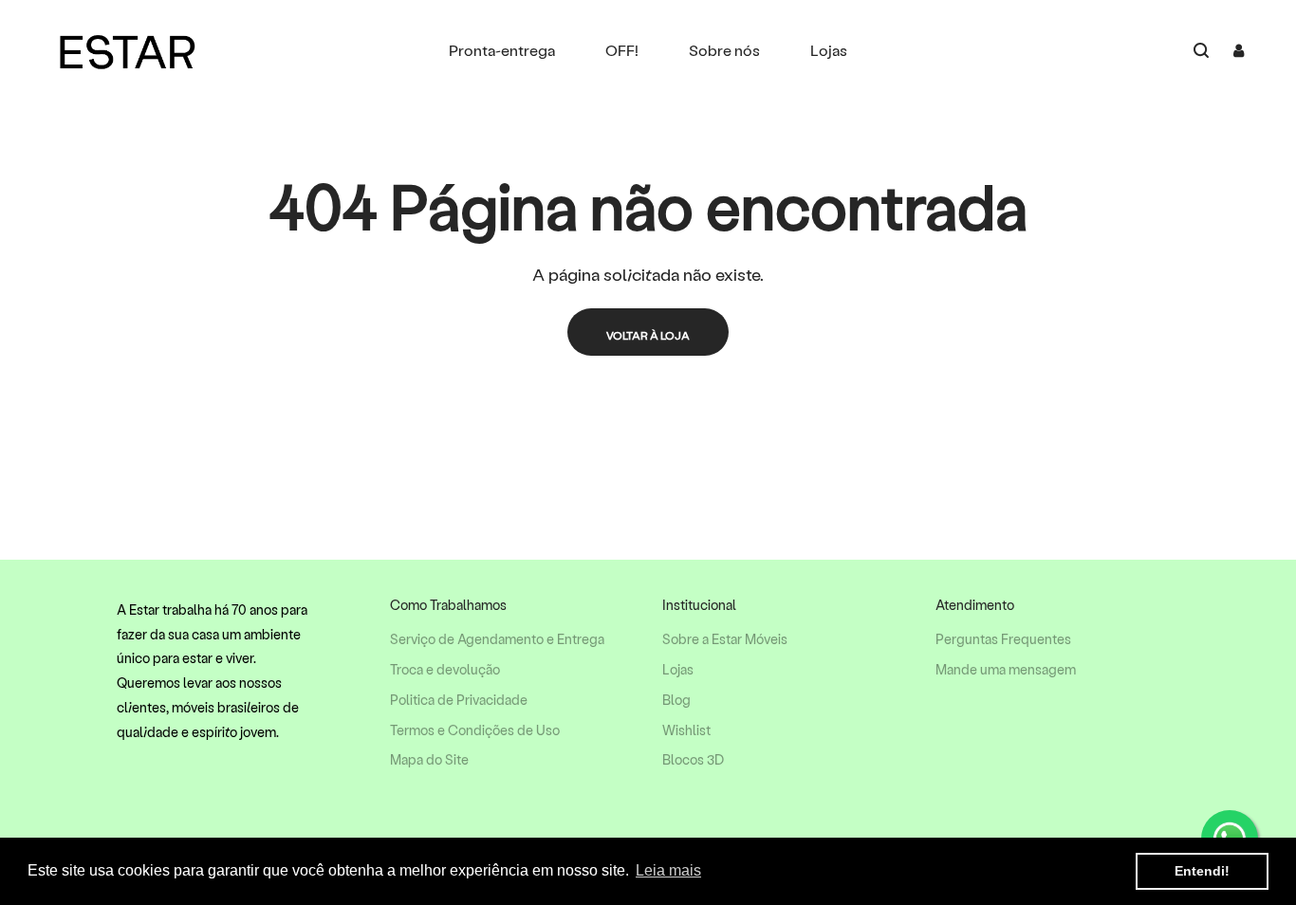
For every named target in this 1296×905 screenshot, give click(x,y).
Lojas (678, 669)
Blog (676, 700)
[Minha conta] (1239, 50)
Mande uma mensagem (1005, 669)
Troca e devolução (445, 669)
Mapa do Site (429, 759)
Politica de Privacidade (459, 700)
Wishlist (686, 730)
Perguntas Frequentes (1003, 639)
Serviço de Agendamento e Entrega (497, 639)
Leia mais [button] (668, 870)
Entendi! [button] (1202, 870)
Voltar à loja (648, 335)
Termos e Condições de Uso (475, 730)
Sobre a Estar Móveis (724, 639)
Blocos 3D (693, 759)
